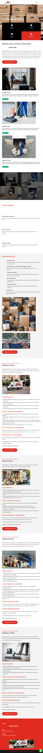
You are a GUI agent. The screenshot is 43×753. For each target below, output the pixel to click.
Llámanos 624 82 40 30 (9, 352)
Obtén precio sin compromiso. (30, 431)
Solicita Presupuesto (9, 450)
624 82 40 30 (5, 132)
